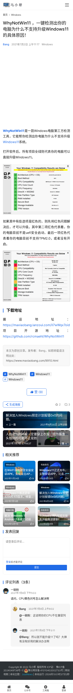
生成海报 (14, 404)
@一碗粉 (24, 615)
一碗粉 (15, 589)
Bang (6, 44)
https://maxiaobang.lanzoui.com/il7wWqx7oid (36, 325)
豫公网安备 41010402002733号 (46, 670)
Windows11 (11, 142)
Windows (47, 44)
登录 (8, 562)
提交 (36, 567)
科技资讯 (45, 465)
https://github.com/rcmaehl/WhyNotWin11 (33, 336)
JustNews (27, 674)
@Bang (24, 637)
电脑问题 (10, 510)
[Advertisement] (36, 87)
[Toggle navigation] (67, 4)
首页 (5, 14)
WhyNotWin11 (13, 131)
